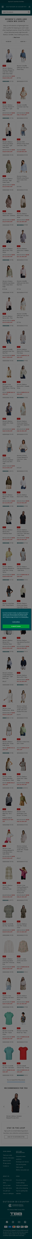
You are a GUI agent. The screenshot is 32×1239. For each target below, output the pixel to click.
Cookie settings (16, 621)
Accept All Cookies (16, 626)
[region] (16, 619)
